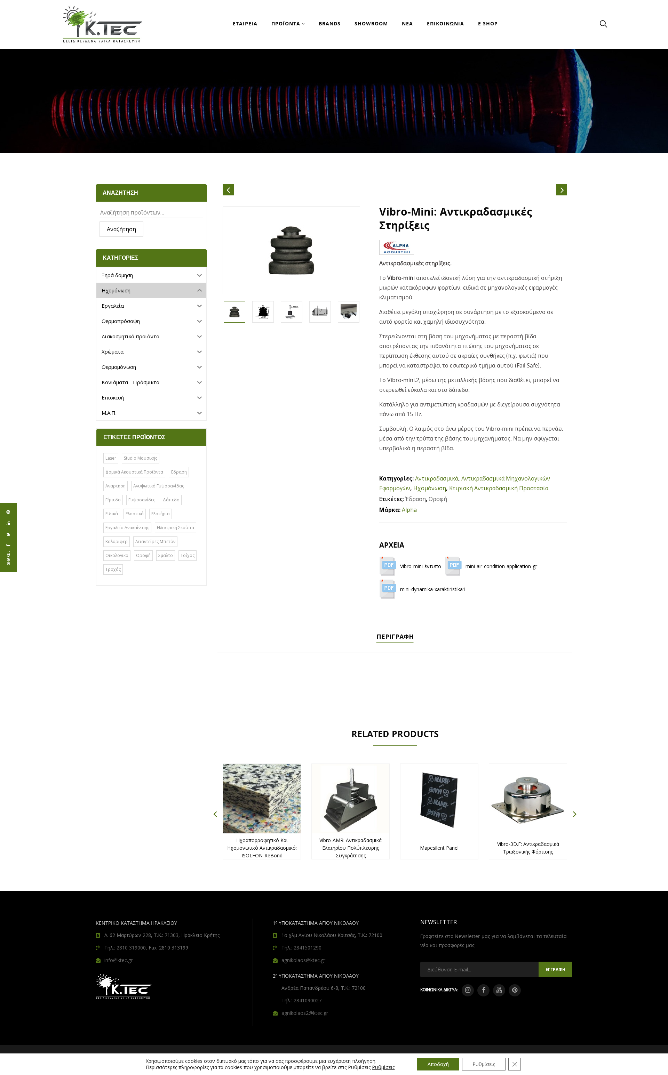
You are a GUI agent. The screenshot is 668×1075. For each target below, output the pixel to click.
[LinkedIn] (8, 523)
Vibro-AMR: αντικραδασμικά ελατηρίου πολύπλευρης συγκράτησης (350, 848)
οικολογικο (116, 555)
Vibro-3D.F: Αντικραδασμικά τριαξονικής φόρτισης (528, 848)
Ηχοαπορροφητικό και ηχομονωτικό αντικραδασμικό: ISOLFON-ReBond (262, 848)
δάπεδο (171, 500)
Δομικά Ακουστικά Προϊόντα (134, 472)
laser (110, 458)
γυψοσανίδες (141, 500)
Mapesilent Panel (439, 847)
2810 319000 (131, 947)
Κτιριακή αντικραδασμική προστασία (498, 488)
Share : (8, 558)
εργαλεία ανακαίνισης (127, 528)
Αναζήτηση (121, 229)
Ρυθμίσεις (383, 1067)
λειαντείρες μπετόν (155, 541)
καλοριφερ (116, 541)
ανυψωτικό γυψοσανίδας (158, 486)
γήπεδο (113, 500)
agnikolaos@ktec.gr (303, 960)
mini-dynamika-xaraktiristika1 (433, 589)
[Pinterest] (8, 512)
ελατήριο (160, 514)
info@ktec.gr (118, 960)
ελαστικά (135, 514)
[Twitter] (8, 534)
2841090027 (307, 1000)
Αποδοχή (438, 1064)
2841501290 (307, 947)
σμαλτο (165, 555)
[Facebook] (8, 545)
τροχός (113, 569)
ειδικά (111, 514)
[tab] (395, 637)
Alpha (409, 510)
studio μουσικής (140, 458)
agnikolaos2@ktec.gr (304, 1013)
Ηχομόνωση (429, 488)
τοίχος (187, 555)
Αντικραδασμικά (436, 478)
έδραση (179, 472)
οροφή (143, 555)
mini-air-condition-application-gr (501, 566)
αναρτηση (115, 486)
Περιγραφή (395, 636)
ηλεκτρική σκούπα (175, 528)
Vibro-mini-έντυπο (420, 566)
